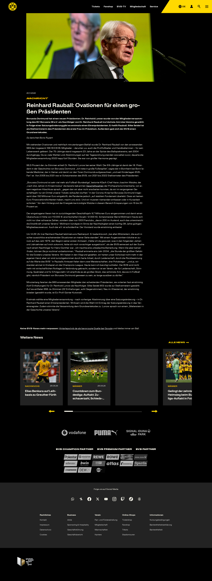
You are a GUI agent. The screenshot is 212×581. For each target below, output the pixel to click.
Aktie (69, 520)
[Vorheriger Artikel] (51, 411)
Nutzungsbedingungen (160, 520)
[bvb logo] (12, 6)
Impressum (44, 525)
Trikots (125, 530)
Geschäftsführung (75, 530)
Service (154, 6)
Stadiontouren (128, 534)
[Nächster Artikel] (155, 411)
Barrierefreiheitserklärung (161, 525)
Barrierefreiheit (156, 530)
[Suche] (199, 6)
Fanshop (108, 6)
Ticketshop (127, 520)
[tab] (74, 449)
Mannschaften (101, 530)
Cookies (43, 534)
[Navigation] (206, 6)
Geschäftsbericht (75, 534)
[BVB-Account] (191, 6)
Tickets (96, 6)
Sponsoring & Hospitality (78, 525)
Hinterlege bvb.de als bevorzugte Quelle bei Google (86, 328)
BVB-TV (121, 6)
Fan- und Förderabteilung (106, 520)
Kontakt (43, 520)
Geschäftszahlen (95, 186)
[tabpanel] (106, 463)
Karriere (98, 534)
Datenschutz (45, 530)
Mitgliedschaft (138, 6)
